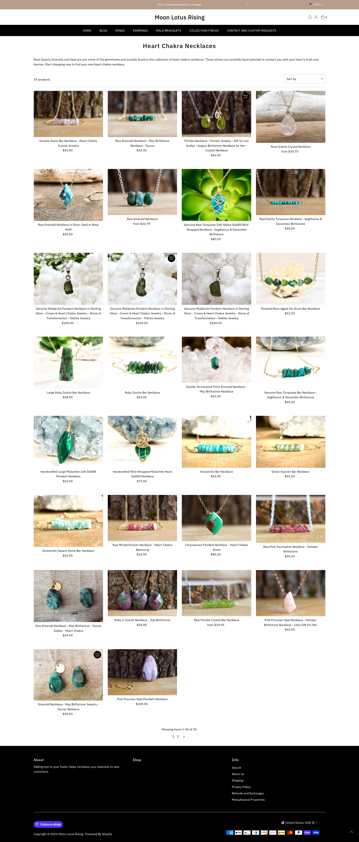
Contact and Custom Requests (251, 30)
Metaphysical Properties (248, 799)
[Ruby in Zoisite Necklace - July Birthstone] (142, 593)
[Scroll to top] (351, 831)
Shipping (237, 780)
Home (87, 30)
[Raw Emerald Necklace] (142, 192)
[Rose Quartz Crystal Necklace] (290, 117)
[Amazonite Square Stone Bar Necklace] (68, 521)
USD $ (317, 4)
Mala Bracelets (168, 30)
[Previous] (112, 5)
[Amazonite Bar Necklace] (216, 442)
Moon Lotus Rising (180, 17)
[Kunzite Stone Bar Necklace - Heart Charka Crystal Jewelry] (68, 114)
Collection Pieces (204, 30)
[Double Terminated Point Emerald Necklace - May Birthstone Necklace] (216, 360)
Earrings (140, 30)
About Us (238, 774)
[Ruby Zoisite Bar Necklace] (142, 363)
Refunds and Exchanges (248, 793)
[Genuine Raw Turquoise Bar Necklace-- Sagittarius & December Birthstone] (290, 363)
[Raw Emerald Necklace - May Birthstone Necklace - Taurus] (142, 114)
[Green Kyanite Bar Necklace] (290, 442)
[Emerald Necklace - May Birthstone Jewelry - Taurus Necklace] (68, 675)
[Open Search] (310, 17)
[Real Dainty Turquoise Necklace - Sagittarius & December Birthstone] (290, 192)
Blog (103, 30)
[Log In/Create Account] (316, 17)
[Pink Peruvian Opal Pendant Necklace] (142, 672)
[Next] (247, 5)
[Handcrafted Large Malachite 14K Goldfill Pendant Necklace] (68, 442)
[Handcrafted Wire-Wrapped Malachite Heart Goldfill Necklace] (142, 442)
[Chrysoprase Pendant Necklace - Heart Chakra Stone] (216, 518)
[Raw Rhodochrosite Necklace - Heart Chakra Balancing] (142, 518)
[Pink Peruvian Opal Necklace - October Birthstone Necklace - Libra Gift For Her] (290, 593)
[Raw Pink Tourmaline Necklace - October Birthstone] (290, 519)
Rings (120, 30)
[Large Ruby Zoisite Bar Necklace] (68, 363)
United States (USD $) (300, 822)
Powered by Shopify (98, 834)
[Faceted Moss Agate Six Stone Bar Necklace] (290, 279)
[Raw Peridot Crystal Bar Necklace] (216, 593)
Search (236, 767)
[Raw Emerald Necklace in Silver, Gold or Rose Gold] (68, 195)
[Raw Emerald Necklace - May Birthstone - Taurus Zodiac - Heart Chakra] (68, 596)
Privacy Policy (241, 787)
